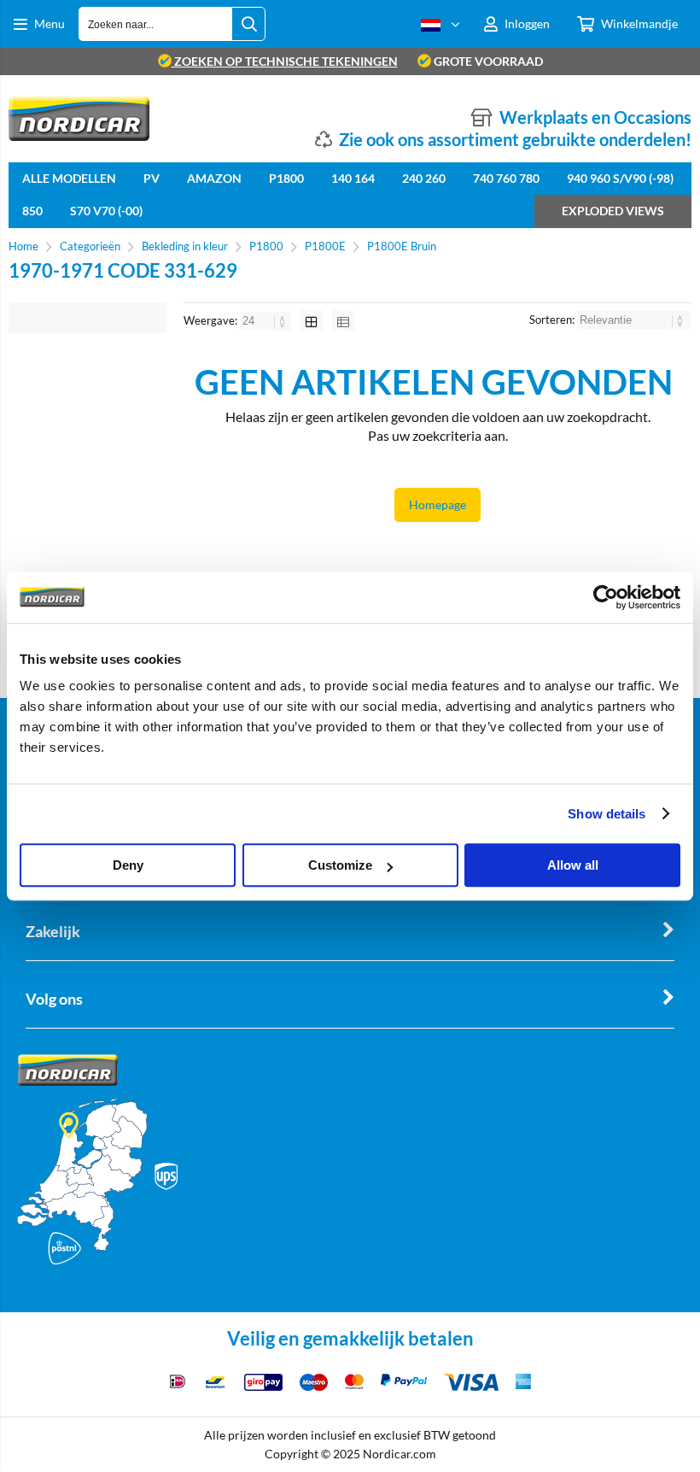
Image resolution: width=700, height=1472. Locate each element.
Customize (340, 865)
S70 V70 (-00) (106, 210)
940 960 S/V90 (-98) (620, 178)
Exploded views (613, 210)
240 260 (424, 178)
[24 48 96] (267, 320)
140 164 (353, 178)
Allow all (572, 865)
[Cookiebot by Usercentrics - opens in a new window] (605, 597)
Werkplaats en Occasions (595, 117)
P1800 (286, 178)
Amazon (214, 178)
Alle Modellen (69, 178)
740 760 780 (506, 178)
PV (151, 178)
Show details (606, 813)
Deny (128, 865)
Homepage (437, 504)
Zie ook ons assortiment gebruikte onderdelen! (515, 139)
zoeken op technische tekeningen (285, 61)
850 (32, 210)
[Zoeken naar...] (248, 24)
